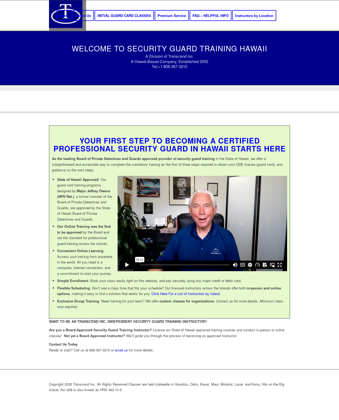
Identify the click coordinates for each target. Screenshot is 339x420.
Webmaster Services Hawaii (196, 398)
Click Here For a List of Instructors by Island (185, 293)
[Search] (285, 15)
